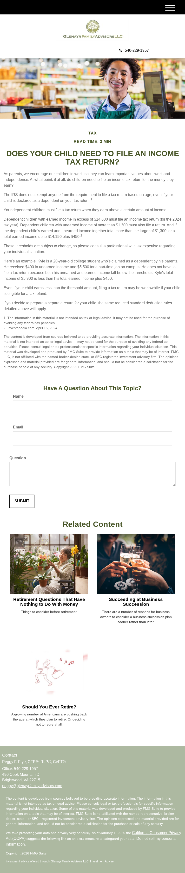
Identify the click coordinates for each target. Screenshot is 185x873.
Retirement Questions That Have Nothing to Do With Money (49, 602)
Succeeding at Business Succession (136, 602)
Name (18, 396)
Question (17, 458)
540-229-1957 (137, 50)
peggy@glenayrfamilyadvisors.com (32, 786)
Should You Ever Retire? (49, 706)
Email (18, 427)
